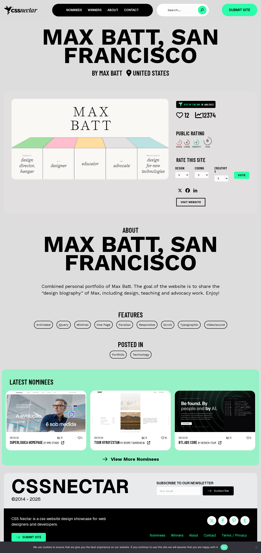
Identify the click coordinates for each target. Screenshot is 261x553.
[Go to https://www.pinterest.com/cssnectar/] (233, 520)
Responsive (147, 325)
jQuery (63, 325)
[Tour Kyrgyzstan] (130, 392)
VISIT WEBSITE (191, 202)
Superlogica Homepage (26, 442)
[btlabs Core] (215, 392)
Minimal (82, 325)
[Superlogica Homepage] (46, 392)
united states (150, 73)
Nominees (157, 535)
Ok (224, 547)
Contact (210, 535)
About (193, 535)
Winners (177, 535)
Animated (43, 325)
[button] (202, 10)
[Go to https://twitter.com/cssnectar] (211, 520)
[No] (256, 547)
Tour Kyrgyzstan (107, 442)
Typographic (189, 325)
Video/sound (216, 325)
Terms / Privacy (234, 535)
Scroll (167, 325)
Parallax (125, 325)
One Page (103, 325)
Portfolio (118, 354)
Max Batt (111, 73)
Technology (141, 354)
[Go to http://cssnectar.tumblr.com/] (245, 520)
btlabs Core (188, 442)
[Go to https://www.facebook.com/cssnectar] (222, 520)
